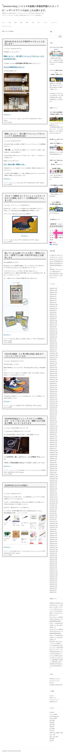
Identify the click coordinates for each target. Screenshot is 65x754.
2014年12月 (52, 572)
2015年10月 (52, 551)
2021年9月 (52, 407)
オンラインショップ (6, 26)
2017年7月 (52, 509)
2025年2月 (52, 324)
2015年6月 (52, 559)
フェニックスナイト (35, 470)
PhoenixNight (21, 470)
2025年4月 (52, 320)
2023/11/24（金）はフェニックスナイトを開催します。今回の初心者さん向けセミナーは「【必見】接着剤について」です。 (56, 645)
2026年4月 (52, 296)
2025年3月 (52, 322)
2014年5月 (52, 586)
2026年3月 (52, 298)
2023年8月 (52, 361)
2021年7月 (52, 411)
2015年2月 (52, 567)
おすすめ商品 (13, 551)
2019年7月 (52, 460)
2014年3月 (52, 590)
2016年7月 (52, 533)
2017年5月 (52, 513)
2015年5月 (52, 561)
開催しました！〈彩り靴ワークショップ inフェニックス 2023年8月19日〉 (25, 135)
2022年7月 (52, 387)
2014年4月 (52, 588)
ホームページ (54, 22)
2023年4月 (52, 369)
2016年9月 (52, 529)
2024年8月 (52, 337)
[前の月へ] (58, 224)
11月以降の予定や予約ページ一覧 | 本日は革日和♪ (56, 637)
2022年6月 (52, 389)
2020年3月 (52, 444)
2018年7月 (52, 484)
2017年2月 (52, 519)
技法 (21, 22)
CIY (11, 118)
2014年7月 (52, 582)
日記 (10, 22)
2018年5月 (52, 488)
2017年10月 (52, 503)
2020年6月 (52, 438)
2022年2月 (52, 397)
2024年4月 (52, 345)
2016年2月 (52, 543)
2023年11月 (52, 355)
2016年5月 (52, 537)
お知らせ (19, 118)
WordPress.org (53, 701)
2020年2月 (52, 446)
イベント (45, 22)
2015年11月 (52, 549)
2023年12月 (52, 353)
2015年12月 (52, 547)
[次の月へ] (62, 224)
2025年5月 (52, 318)
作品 (33, 22)
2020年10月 (52, 430)
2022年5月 (52, 391)
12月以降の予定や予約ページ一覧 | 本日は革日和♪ (56, 625)
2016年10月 (52, 527)
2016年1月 (52, 545)
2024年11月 (52, 330)
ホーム (3, 22)
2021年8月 (52, 409)
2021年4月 (52, 418)
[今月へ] (60, 224)
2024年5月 (52, 343)
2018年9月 (52, 480)
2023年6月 (52, 365)
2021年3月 (52, 420)
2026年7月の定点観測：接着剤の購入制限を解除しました (56, 265)
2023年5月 (52, 367)
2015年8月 (52, 555)
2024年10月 (52, 332)
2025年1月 (52, 326)
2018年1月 (52, 497)
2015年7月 (52, 557)
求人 (39, 22)
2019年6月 (52, 462)
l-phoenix (42, 182)
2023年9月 (52, 359)
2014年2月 (52, 592)
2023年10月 (52, 357)
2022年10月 (52, 381)
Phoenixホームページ (55, 678)
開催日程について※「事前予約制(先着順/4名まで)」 (56, 153)
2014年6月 (52, 584)
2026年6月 (52, 292)
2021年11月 (52, 403)
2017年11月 (52, 501)
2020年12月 (52, 426)
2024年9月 (52, 335)
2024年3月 (52, 347)
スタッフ (33, 551)
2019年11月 (52, 452)
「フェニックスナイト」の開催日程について (56, 124)
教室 (27, 22)
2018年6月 (52, 486)
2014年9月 (52, 578)
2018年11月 (52, 476)
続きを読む (7, 114)
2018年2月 (52, 495)
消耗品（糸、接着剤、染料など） (24, 338)
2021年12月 (52, 401)
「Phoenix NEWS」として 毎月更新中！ (56, 195)
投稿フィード (53, 697)
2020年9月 (52, 432)
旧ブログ (52, 682)
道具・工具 (52, 736)
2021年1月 (52, 424)
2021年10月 (52, 405)
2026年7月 (52, 290)
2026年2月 (52, 300)
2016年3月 (52, 541)
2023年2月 (52, 373)
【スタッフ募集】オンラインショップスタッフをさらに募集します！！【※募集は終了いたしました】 (25, 198)
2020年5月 (52, 440)
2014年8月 (52, 580)
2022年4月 (52, 393)
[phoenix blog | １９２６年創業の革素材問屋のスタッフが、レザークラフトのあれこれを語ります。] (32, 8)
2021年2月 (52, 422)
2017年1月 (52, 521)
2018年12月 (52, 474)
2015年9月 (52, 553)
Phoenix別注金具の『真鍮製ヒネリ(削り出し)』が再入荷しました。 (56, 275)
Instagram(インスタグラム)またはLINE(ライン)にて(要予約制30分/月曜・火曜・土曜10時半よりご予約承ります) (56, 97)
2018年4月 (52, 490)
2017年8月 (52, 507)
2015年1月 (52, 570)
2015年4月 (52, 563)
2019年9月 (52, 456)
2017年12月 (52, 499)
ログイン (52, 695)
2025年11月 (52, 306)
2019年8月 (52, 458)
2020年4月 (52, 442)
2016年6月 (52, 535)
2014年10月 (52, 576)
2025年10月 (52, 308)
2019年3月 (52, 468)
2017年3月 (52, 517)
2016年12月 (52, 523)
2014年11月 (52, 574)
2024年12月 (52, 328)
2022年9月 (52, 383)
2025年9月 (52, 310)
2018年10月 (52, 478)
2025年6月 (52, 316)
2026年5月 (52, 294)
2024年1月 (52, 351)
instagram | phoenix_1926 (56, 684)
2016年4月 (52, 539)
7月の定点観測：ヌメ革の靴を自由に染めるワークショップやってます (24, 355)
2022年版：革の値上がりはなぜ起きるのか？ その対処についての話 (56, 605)
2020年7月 (52, 436)
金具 (51, 738)
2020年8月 (52, 434)
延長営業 (43, 470)
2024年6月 (52, 341)
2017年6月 (52, 511)
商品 (16, 22)
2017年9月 (52, 505)
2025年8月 (52, 312)
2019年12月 (52, 450)
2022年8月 (52, 385)
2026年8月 (52, 288)
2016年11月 (52, 525)
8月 (24, 551)
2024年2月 (52, 349)
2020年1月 (52, 448)
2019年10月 (52, 454)
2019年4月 (52, 466)
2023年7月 (52, 363)
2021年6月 (52, 414)
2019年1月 (52, 472)
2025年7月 (52, 314)
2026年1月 (52, 302)
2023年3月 (52, 371)
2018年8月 (52, 482)
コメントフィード (54, 699)
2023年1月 (52, 375)
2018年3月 (52, 493)
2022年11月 (52, 379)
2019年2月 (52, 470)
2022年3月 (52, 395)
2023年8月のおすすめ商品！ (17, 485)
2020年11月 (52, 428)
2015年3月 (52, 565)
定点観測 (18, 405)
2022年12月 (52, 377)
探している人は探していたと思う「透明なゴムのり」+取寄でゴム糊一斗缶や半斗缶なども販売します (25, 255)
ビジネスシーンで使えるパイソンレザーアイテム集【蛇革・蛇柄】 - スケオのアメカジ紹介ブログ (56, 611)
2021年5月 (52, 416)
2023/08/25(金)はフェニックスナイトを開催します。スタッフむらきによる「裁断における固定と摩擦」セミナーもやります (25, 421)
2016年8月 (52, 531)
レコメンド (38, 551)
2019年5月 (52, 464)
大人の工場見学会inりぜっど (14, 67)
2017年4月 (52, 515)
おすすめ (28, 551)
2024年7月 (52, 339)
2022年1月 (52, 399)
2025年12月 (52, 304)
